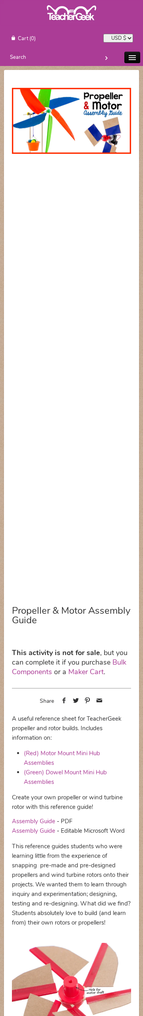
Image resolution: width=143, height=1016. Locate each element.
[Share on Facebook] (64, 701)
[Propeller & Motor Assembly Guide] (71, 121)
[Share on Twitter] (76, 701)
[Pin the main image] (87, 701)
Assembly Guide (33, 821)
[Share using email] (99, 701)
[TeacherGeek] (71, 23)
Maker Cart (86, 672)
